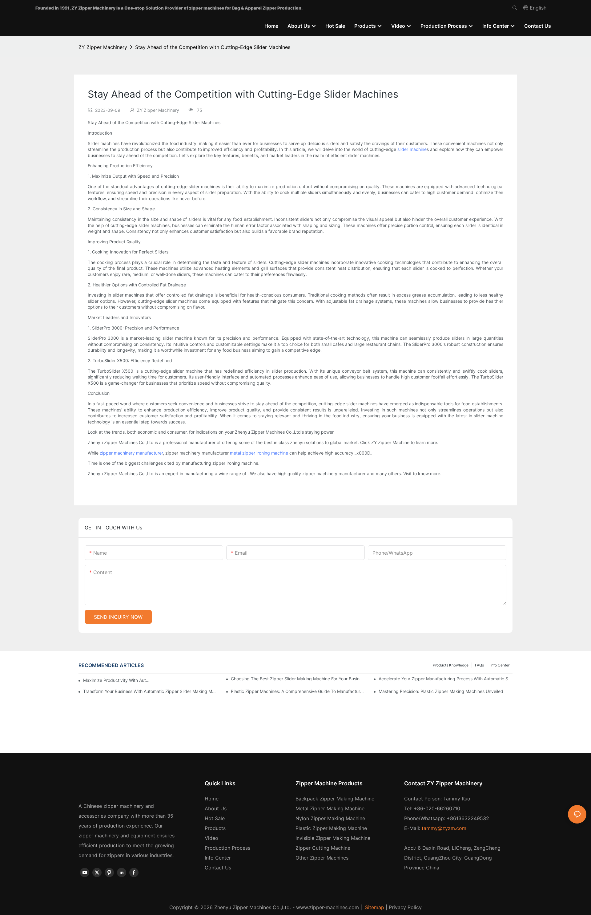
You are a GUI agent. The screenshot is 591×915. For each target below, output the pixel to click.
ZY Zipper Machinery (102, 47)
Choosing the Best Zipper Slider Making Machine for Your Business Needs (298, 678)
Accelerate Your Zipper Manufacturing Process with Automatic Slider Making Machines (446, 678)
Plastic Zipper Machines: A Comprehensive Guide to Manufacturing (298, 691)
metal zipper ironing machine (259, 452)
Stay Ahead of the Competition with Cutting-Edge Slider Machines (212, 47)
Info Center (499, 665)
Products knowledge (450, 665)
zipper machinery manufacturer (131, 452)
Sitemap (374, 907)
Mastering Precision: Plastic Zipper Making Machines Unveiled (441, 691)
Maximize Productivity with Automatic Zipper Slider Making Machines (117, 680)
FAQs (479, 665)
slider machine (412, 149)
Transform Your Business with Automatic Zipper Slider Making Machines (150, 691)
